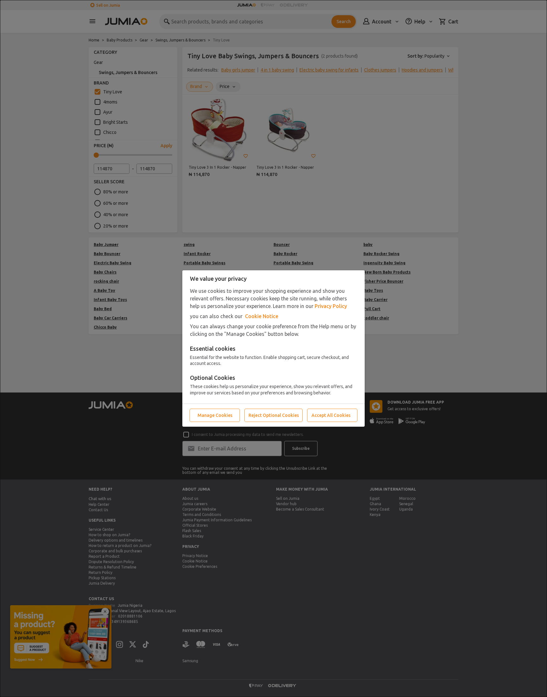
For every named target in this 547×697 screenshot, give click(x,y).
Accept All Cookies (330, 415)
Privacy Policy (331, 306)
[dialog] (273, 348)
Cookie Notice (261, 316)
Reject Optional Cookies (273, 415)
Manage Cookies (215, 415)
